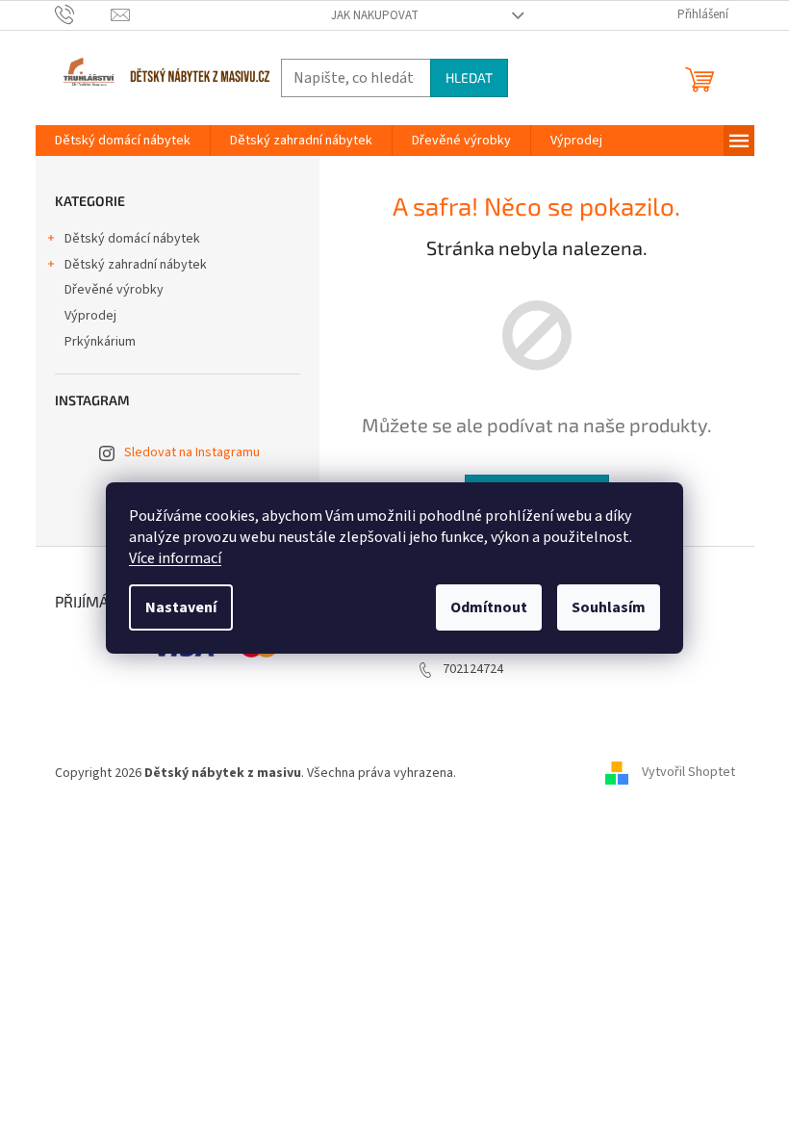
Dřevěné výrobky (114, 289)
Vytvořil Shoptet (688, 773)
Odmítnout (488, 607)
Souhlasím (609, 607)
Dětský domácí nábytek (132, 238)
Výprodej (90, 315)
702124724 (473, 669)
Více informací (175, 558)
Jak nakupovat (375, 15)
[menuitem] (123, 140)
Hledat (469, 77)
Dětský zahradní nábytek (135, 264)
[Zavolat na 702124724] (83, 14)
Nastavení (180, 607)
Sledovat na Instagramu (192, 452)
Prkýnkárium (100, 341)
